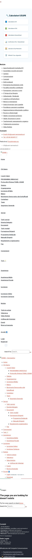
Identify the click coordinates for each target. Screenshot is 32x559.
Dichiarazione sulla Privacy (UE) (13, 554)
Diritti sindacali (8, 82)
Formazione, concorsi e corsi (12, 90)
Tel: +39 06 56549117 (10, 137)
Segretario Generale (7, 205)
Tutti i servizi (5, 220)
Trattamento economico (11, 124)
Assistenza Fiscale (7, 280)
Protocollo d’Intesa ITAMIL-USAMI (12, 182)
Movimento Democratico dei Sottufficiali (14, 196)
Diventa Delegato (6, 222)
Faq (2, 244)
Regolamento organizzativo (10, 241)
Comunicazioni (8, 76)
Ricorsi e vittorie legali (10, 113)
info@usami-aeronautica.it (15, 530)
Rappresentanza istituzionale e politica (15, 110)
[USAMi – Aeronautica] (6, 153)
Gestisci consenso (2, 556)
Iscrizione (4, 287)
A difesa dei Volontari (8, 319)
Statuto (3, 185)
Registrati (4, 342)
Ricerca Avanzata (7, 325)
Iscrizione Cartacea (7, 296)
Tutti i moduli (5, 228)
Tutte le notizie (6, 310)
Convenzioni (5, 251)
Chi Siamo (4, 169)
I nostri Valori (5, 176)
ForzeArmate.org (13, 141)
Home (3, 159)
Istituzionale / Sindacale (11, 96)
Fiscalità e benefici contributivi (13, 88)
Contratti (6, 79)
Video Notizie (7, 127)
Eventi (3, 322)
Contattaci (4, 199)
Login (3, 339)
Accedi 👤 (4, 332)
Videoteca (4, 313)
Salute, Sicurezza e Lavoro (11, 118)
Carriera (5, 74)
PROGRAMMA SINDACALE (9, 179)
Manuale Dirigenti (6, 237)
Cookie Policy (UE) (9, 556)
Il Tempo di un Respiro (10, 93)
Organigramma (6, 188)
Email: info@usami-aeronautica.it (14, 134)
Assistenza (4, 270)
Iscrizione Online (6, 294)
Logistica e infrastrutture (11, 99)
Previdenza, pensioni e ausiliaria (13, 107)
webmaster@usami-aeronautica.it (16, 533)
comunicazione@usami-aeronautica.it (19, 532)
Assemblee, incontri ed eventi (13, 71)
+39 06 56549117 (5, 149)
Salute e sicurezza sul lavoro (12, 116)
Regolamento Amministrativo (12, 552)
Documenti (4, 225)
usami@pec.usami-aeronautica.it (19, 528)
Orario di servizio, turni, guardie (13, 104)
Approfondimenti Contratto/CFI (13, 68)
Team (3, 202)
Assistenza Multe (6, 277)
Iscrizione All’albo (7, 191)
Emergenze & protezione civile (13, 85)
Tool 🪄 (3, 261)
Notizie (3, 303)
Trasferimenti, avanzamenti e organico (15, 121)
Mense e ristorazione (10, 102)
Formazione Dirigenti (8, 231)
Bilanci (3, 194)
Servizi (3, 213)
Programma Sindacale (8, 235)
